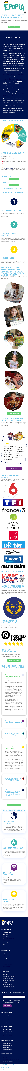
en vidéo (17, 83)
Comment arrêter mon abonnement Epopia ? (12, 734)
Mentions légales (5, 1067)
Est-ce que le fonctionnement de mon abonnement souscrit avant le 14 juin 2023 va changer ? (12, 792)
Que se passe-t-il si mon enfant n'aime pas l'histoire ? (13, 722)
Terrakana (10, 110)
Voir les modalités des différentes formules (12, 188)
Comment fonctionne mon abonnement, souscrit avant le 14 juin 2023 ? (13, 779)
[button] (14, 27)
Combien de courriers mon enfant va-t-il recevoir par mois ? (13, 676)
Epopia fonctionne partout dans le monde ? (13, 747)
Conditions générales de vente (8, 1069)
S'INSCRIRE (7, 1005)
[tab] (14, 188)
